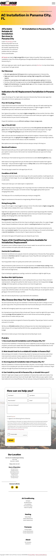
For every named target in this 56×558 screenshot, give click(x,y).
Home (2, 11)
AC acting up (9, 41)
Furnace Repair (28, 529)
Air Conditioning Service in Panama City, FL (29, 11)
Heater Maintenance (28, 518)
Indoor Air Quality (28, 507)
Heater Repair (28, 516)
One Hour (8, 3)
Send (10, 440)
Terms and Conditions (12, 429)
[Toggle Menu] (53, 3)
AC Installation (28, 504)
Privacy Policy (21, 429)
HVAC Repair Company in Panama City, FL (12, 11)
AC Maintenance (28, 502)
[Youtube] (16, 487)
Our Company (28, 542)
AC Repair (28, 500)
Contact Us (28, 543)
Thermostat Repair (28, 505)
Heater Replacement (28, 520)
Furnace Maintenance (28, 531)
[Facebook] (12, 487)
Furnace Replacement (28, 532)
